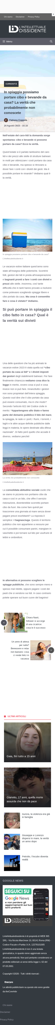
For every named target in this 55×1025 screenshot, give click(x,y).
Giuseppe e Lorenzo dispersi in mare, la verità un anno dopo (35, 838)
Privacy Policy (34, 17)
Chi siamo (8, 17)
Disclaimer (20, 17)
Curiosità (11, 84)
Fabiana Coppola (18, 120)
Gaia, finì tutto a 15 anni (21, 756)
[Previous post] (4, 623)
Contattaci (45, 974)
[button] (51, 41)
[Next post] (51, 650)
